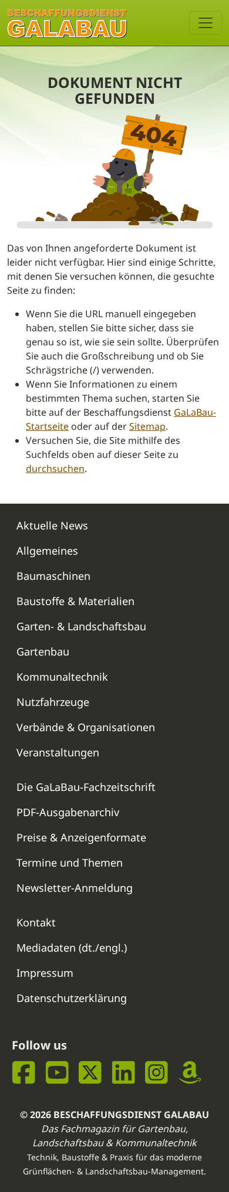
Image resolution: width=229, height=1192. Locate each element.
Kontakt (36, 922)
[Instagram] (156, 1072)
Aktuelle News (52, 525)
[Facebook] (24, 1072)
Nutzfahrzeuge (52, 702)
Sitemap (147, 426)
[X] (90, 1072)
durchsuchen (55, 468)
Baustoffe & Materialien (75, 601)
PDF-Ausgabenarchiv (67, 812)
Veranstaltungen (57, 752)
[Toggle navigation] (205, 23)
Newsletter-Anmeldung (74, 888)
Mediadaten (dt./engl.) (71, 947)
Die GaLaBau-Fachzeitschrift (86, 787)
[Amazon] (190, 1072)
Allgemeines (47, 551)
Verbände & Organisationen (85, 727)
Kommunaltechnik (62, 677)
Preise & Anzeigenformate (81, 837)
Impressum (44, 973)
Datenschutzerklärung (71, 998)
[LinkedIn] (123, 1072)
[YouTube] (57, 1072)
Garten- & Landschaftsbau (81, 626)
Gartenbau (42, 651)
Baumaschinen (53, 576)
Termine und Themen (69, 862)
